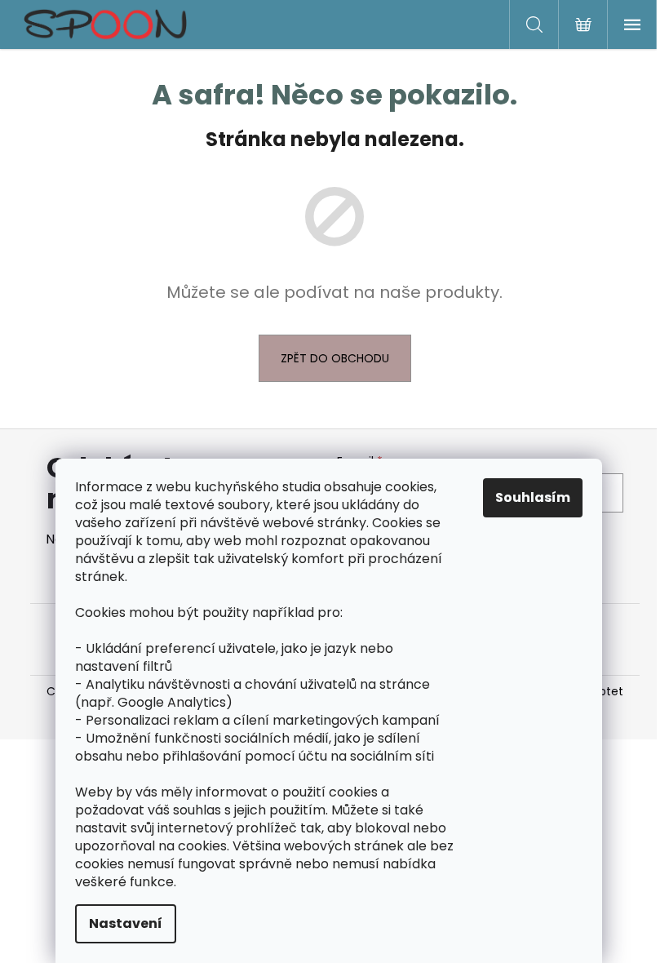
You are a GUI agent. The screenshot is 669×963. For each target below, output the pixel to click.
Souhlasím (532, 497)
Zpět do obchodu (335, 358)
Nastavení (125, 923)
